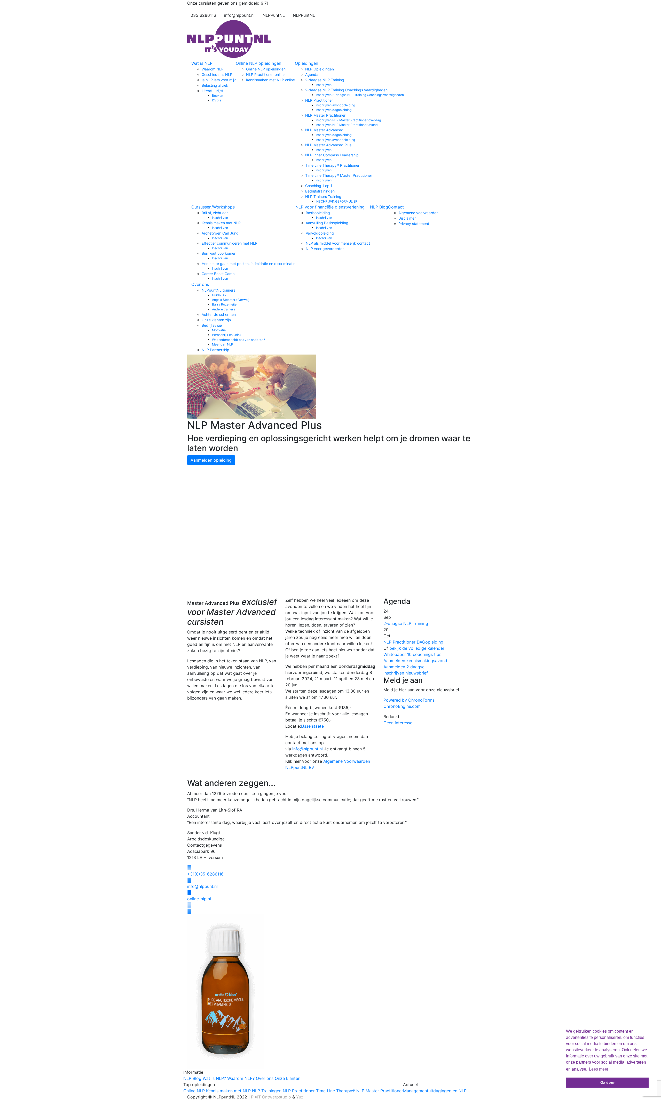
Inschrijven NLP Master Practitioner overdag (348, 120)
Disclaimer (407, 218)
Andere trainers (223, 309)
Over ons (200, 284)
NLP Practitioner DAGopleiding (413, 642)
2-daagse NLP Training (324, 80)
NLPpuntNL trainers (218, 290)
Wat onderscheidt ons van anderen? (238, 340)
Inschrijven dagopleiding (333, 110)
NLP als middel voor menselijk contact (338, 243)
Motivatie (219, 330)
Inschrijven (324, 85)
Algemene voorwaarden (418, 213)
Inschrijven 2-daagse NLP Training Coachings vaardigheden (360, 95)
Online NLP (194, 1090)
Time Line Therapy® (335, 1090)
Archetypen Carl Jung (220, 233)
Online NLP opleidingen (258, 63)
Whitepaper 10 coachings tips (412, 654)
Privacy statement (413, 223)
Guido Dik (219, 295)
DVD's (216, 100)
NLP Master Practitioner (325, 115)
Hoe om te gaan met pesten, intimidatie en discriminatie (248, 263)
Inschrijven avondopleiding (335, 105)
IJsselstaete (312, 726)
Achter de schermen (219, 314)
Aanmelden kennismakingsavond (415, 660)
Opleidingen (306, 63)
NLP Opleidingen (319, 69)
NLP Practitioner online (265, 74)
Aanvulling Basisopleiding (327, 223)
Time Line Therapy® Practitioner (332, 165)
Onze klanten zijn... (218, 320)
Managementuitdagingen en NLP (435, 1090)
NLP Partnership (215, 350)
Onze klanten (287, 1078)
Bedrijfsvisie (212, 325)
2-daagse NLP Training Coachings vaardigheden (346, 90)
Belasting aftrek (215, 85)
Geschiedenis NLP (217, 74)
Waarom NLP (213, 69)
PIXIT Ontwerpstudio (271, 1096)
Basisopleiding (318, 213)
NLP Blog (379, 207)
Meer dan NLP (222, 344)
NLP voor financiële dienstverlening (330, 207)
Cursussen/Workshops (213, 207)
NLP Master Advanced (324, 130)
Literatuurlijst (212, 91)
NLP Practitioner (319, 100)
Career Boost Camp (218, 273)
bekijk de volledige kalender (416, 648)
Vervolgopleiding (320, 233)
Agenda (311, 74)
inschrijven (324, 160)
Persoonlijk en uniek (226, 335)
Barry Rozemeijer (225, 304)
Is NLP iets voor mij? (219, 80)
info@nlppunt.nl (307, 748)
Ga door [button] (607, 1082)
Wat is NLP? (214, 1078)
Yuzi (300, 1096)
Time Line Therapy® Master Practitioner (338, 175)
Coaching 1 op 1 (318, 185)
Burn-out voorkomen (219, 253)
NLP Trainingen (266, 1090)
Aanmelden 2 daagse (403, 666)
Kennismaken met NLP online (270, 80)
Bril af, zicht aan (215, 213)
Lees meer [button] (598, 1069)
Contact (396, 207)
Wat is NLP (202, 63)
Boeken (217, 96)
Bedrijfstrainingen (320, 191)
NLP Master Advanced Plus (328, 145)
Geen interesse (397, 722)
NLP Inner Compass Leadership (332, 155)
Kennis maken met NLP (221, 223)
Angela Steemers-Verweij (230, 300)
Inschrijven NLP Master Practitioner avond (347, 125)
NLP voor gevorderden (325, 248)
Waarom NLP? (241, 1078)
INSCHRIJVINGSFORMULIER (336, 201)
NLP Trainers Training (323, 196)
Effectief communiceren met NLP (229, 243)
